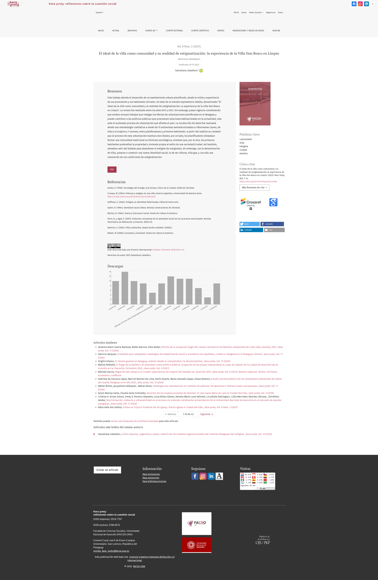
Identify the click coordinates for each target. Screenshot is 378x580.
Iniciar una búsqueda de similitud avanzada (134, 421)
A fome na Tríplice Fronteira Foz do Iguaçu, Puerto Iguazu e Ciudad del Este (163, 407)
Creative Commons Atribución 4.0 (168, 250)
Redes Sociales (255, 13)
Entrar (280, 13)
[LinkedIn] (366, 3)
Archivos (132, 30)
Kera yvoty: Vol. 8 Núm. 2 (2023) (221, 407)
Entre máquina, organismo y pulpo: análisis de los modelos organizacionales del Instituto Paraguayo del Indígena (183, 434)
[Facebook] (354, 3)
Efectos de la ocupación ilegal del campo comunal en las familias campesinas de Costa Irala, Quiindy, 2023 (219, 347)
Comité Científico (200, 30)
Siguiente (206, 414)
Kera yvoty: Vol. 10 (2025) (259, 434)
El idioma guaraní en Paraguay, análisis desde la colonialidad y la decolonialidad (159, 361)
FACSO (236, 13)
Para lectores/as (151, 474)
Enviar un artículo (107, 470)
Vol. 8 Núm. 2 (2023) (189, 46)
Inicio (101, 30)
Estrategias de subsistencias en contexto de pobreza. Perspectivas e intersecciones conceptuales (205, 386)
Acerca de (150, 30)
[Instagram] (360, 3)
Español (101, 12)
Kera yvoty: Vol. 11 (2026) (217, 361)
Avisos (244, 13)
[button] (249, 224)
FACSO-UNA (139, 566)
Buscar (276, 30)
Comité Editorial (174, 30)
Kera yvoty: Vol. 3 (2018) (261, 393)
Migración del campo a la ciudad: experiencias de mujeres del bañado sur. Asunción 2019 (163, 371)
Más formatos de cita (253, 187)
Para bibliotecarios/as (154, 481)
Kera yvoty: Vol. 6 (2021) (156, 368)
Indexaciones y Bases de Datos (248, 30)
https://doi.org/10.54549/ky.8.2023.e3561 (258, 181)
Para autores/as (150, 477)
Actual (115, 30)
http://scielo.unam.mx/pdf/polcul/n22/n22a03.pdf (131, 196)
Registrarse (270, 13)
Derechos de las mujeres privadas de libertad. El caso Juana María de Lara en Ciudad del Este (197, 393)
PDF (112, 169)
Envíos (220, 30)
